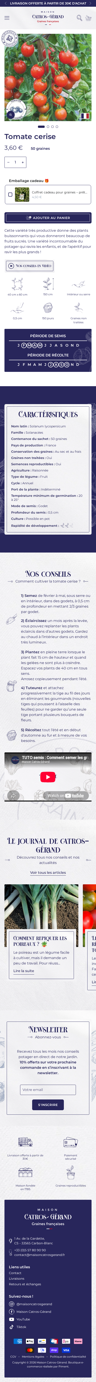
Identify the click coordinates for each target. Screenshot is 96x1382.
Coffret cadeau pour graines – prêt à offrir (60, 192)
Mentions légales (33, 1356)
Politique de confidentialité (68, 1356)
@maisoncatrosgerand (34, 1304)
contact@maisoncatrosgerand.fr (39, 1255)
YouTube (23, 1319)
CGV (13, 1356)
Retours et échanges (25, 1284)
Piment (63, 1366)
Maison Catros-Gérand (34, 1312)
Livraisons (16, 1279)
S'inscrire (48, 1105)
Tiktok (21, 1327)
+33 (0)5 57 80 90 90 (30, 1250)
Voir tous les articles (48, 872)
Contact (15, 1273)
